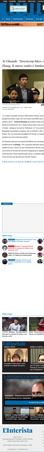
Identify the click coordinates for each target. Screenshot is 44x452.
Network (12, 1)
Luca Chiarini (8, 109)
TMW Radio (31, 1)
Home (5, 1)
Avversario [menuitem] (29, 19)
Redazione (22, 1)
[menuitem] (2, 19)
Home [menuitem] (8, 19)
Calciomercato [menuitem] (18, 19)
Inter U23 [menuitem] (39, 19)
